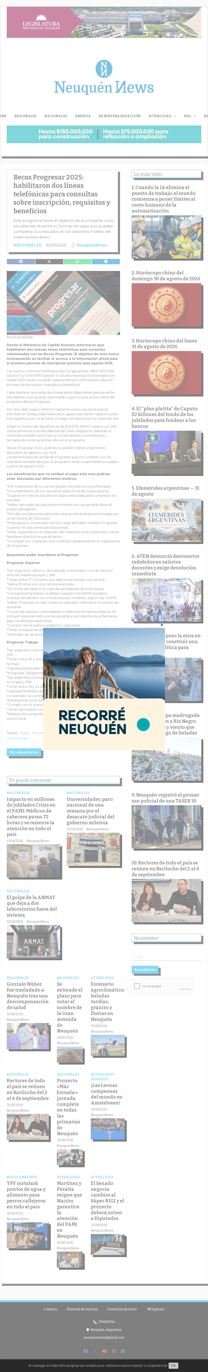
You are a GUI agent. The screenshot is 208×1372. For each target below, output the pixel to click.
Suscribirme (145, 970)
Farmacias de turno (122, 1309)
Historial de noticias (82, 1309)
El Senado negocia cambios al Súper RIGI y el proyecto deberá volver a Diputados (107, 1200)
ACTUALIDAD (159, 116)
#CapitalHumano (103, 733)
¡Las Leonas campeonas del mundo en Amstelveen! (106, 1094)
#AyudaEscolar (44, 733)
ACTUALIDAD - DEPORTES (103, 1076)
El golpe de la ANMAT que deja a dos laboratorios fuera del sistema (32, 906)
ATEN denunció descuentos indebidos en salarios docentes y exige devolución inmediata (165, 565)
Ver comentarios (24, 752)
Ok (173, 1366)
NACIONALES (55, 116)
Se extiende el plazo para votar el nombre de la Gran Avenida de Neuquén (69, 1007)
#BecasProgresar (73, 733)
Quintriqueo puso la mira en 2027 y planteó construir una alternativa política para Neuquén (166, 644)
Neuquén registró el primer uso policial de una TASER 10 (165, 798)
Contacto (50, 1309)
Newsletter (146, 938)
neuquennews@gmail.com (104, 1337)
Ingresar (158, 1309)
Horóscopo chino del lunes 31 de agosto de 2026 (164, 344)
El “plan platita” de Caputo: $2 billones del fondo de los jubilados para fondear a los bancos (165, 417)
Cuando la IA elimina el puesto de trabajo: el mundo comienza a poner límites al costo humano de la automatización (164, 199)
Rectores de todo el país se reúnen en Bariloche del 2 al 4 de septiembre (28, 1089)
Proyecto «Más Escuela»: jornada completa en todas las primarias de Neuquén (68, 1107)
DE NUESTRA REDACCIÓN (119, 116)
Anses (24, 733)
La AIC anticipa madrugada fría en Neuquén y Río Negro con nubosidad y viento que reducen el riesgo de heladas (166, 724)
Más (187, 116)
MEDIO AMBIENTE (22, 1177)
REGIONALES (25, 116)
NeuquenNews (92, 245)
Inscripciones (17, 738)
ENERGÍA (83, 116)
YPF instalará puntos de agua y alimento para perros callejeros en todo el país (26, 1195)
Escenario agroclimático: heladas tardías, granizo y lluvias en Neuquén (108, 1001)
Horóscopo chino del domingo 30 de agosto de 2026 (166, 276)
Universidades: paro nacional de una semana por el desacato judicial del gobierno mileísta (90, 811)
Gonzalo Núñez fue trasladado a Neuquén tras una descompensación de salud (28, 995)
